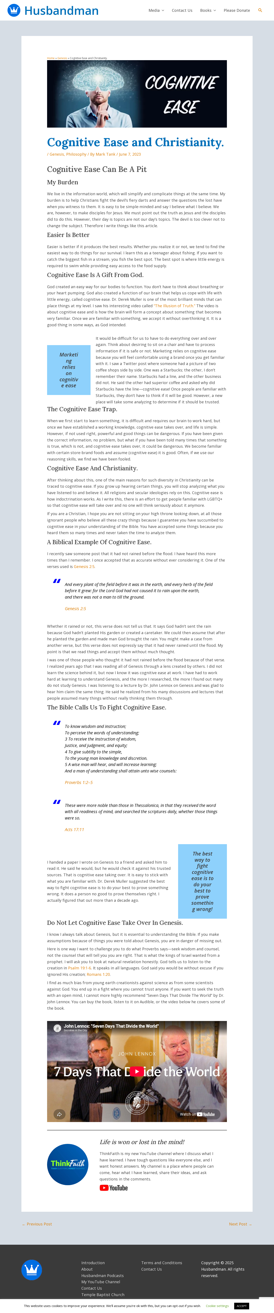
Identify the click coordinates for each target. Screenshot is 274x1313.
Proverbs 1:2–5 (79, 782)
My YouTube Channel (100, 1281)
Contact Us (182, 10)
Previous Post (37, 1224)
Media (154, 10)
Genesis (57, 154)
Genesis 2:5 (84, 566)
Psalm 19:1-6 (79, 967)
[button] (260, 10)
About (87, 1269)
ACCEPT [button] (242, 1306)
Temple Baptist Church (102, 1294)
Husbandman (61, 10)
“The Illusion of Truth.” (174, 305)
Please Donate (237, 10)
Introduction (93, 1262)
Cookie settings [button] (217, 1306)
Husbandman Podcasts (102, 1275)
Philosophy (76, 154)
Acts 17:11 (74, 829)
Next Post (240, 1224)
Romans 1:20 (98, 974)
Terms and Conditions (161, 1262)
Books (205, 10)
